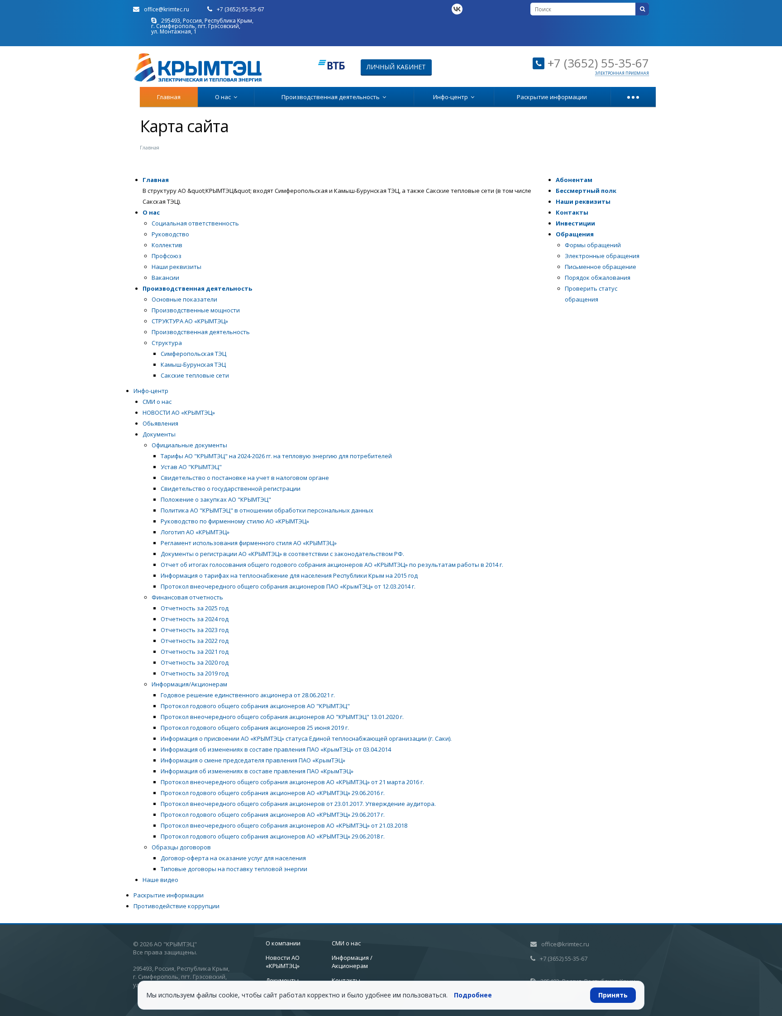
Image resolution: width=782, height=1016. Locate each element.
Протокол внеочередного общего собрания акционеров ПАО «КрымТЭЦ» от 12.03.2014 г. (288, 586)
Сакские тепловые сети (195, 375)
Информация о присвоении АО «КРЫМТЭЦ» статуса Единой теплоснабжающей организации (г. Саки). (306, 738)
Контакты (572, 212)
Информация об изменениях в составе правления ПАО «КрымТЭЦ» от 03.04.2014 (276, 749)
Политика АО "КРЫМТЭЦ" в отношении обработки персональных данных (267, 510)
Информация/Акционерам (189, 684)
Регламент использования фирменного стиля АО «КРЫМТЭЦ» (249, 543)
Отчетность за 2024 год (195, 619)
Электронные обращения (602, 256)
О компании (283, 943)
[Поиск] (642, 9)
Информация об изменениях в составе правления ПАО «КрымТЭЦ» (257, 771)
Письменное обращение (600, 267)
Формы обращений (593, 245)
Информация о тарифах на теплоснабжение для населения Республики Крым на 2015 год (289, 575)
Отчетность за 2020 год (195, 662)
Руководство (170, 234)
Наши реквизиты (176, 267)
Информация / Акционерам (352, 962)
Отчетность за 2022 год (195, 641)
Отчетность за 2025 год (195, 608)
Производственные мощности (196, 310)
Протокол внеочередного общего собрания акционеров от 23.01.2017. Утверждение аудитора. (298, 804)
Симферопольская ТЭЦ (193, 354)
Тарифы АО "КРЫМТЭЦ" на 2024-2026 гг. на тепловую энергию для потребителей (276, 456)
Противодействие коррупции (176, 906)
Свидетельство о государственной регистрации (230, 488)
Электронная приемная (622, 73)
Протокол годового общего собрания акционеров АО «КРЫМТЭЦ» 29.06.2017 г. (273, 814)
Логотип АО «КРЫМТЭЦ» (195, 532)
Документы (159, 434)
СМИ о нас (157, 402)
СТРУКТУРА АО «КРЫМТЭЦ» (190, 321)
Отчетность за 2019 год (195, 673)
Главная (169, 97)
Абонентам (574, 180)
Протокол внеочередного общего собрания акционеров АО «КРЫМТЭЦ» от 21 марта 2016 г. (292, 782)
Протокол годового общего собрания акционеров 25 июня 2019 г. (255, 728)
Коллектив (167, 245)
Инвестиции (575, 223)
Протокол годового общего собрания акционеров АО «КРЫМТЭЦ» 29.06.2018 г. (273, 836)
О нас (224, 97)
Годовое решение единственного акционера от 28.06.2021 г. (248, 695)
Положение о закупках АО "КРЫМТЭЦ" (216, 499)
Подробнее (473, 995)
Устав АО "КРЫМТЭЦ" (191, 467)
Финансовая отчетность (187, 597)
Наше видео (160, 880)
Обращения (575, 234)
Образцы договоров (181, 847)
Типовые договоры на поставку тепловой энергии (234, 869)
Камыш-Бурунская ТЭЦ (193, 364)
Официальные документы (189, 445)
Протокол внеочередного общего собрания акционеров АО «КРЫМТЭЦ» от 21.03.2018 (284, 825)
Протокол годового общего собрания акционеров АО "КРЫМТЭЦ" (255, 706)
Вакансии (165, 277)
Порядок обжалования (597, 277)
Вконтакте (457, 9)
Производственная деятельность (331, 97)
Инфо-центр (452, 97)
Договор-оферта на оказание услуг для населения (233, 858)
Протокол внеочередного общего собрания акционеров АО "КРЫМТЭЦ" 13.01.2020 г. (282, 717)
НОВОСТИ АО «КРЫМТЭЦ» (179, 412)
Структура (167, 343)
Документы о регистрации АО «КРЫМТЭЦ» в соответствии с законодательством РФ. (282, 554)
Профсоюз (166, 256)
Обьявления (160, 423)
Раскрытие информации (552, 97)
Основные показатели (184, 299)
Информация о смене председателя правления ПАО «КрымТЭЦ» (253, 760)
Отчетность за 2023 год (195, 630)
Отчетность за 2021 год (195, 651)
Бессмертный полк (586, 191)
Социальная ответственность (195, 223)
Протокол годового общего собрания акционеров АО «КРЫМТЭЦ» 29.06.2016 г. (273, 793)
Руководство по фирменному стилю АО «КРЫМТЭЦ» (235, 521)
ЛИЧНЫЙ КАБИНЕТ (396, 66)
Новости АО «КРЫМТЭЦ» (283, 962)
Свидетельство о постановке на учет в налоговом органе (245, 478)
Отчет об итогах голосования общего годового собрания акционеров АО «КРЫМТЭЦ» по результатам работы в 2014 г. (332, 565)
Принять (613, 995)
